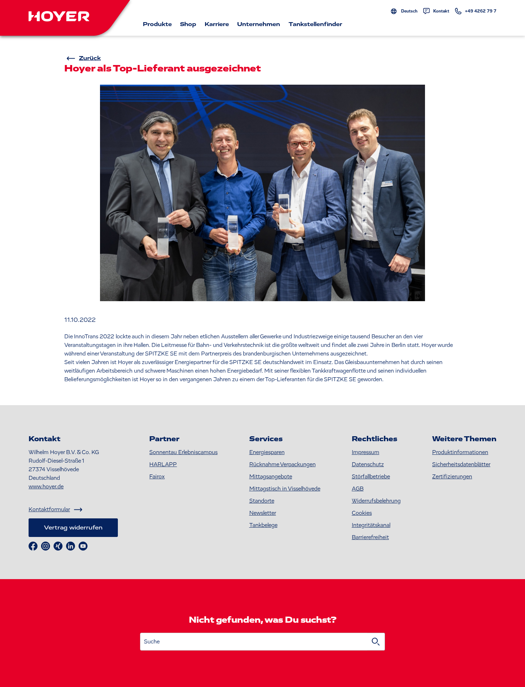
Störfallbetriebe (371, 476)
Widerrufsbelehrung (376, 501)
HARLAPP (163, 464)
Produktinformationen (460, 452)
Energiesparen (267, 452)
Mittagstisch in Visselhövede (284, 489)
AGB (358, 489)
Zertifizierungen (452, 476)
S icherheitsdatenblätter (461, 464)
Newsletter (262, 513)
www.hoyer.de (46, 486)
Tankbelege (263, 525)
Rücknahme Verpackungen (282, 464)
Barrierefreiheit (370, 537)
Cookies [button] (362, 513)
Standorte (261, 501)
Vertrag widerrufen (73, 528)
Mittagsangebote (270, 476)
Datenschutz (368, 464)
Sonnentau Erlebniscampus (183, 452)
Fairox (157, 476)
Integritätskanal (371, 525)
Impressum (365, 452)
